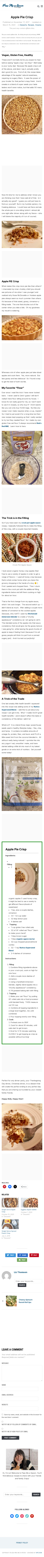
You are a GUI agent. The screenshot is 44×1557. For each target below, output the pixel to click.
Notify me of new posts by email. (15, 1432)
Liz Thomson (20, 1272)
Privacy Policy (22, 1543)
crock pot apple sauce (30, 523)
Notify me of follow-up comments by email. (19, 1424)
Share (24, 1255)
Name (4, 1385)
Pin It (35, 1255)
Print (24, 1260)
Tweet (12, 1255)
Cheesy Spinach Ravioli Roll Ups (25, 1301)
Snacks (38, 25)
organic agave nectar (25, 939)
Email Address (7, 1395)
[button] (42, 6)
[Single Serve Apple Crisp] (10, 1202)
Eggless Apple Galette (29, 1209)
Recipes (31, 25)
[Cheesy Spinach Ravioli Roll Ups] (11, 1301)
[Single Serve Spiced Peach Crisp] (10, 1224)
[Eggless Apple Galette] (29, 1202)
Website (5, 1405)
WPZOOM (39, 1552)
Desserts (23, 25)
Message (5, 1363)
